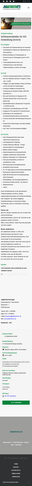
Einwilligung (16, 473)
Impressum (16, 477)
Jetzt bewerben (16, 402)
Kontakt (16, 467)
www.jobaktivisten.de (10, 319)
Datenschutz (16, 470)
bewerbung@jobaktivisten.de (13, 316)
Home (16, 464)
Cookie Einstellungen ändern (11, 482)
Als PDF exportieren (10, 396)
